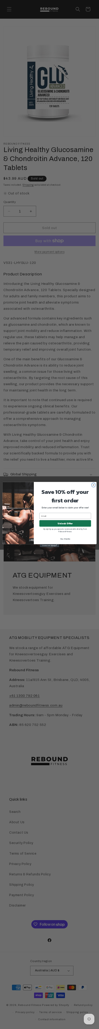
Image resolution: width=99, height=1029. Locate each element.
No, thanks (65, 538)
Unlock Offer (65, 523)
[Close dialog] (93, 485)
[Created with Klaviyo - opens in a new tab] (49, 545)
